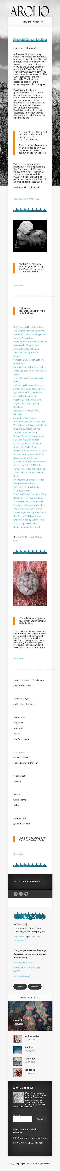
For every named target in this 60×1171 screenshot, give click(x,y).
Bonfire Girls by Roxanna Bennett (29, 497)
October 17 (33, 936)
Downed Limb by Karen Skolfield (28, 454)
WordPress (46, 1163)
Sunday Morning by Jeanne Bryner (29, 388)
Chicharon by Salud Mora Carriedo (29, 505)
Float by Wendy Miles (23, 338)
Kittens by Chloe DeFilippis (26, 348)
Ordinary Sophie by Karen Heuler (28, 436)
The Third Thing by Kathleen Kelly (29, 494)
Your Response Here (22, 962)
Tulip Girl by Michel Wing (25, 432)
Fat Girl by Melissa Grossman (27, 443)
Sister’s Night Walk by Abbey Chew (29, 512)
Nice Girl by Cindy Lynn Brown (27, 516)
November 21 (20, 940)
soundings (30, 1058)
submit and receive (29, 152)
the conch (30, 1069)
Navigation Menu (31, 22)
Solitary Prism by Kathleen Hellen (29, 367)
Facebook (21, 894)
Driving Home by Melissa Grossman (30, 450)
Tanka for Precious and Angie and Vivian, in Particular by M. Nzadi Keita (29, 472)
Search (16, 1115)
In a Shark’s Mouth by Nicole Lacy (29, 421)
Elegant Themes (26, 1163)
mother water (32, 1036)
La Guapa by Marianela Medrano (28, 385)
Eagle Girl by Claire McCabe (26, 345)
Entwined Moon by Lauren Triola (28, 519)
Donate (34, 986)
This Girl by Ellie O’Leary (25, 523)
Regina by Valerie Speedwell (26, 527)
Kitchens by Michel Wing (25, 447)
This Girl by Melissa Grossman (27, 508)
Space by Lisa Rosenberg (25, 483)
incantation (19, 1020)
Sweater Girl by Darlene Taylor (27, 399)
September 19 (20, 936)
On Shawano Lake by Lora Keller (28, 479)
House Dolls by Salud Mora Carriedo (30, 341)
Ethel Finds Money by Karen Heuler (29, 461)
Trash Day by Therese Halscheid (28, 501)
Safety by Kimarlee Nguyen (26, 439)
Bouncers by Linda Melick (25, 457)
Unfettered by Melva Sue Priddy (28, 327)
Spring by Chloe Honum (24, 417)
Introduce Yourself (22, 976)
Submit (20, 986)
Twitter (26, 894)
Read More (18, 285)
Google (15, 894)
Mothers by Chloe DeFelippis (27, 465)
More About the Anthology (26, 198)
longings (29, 1047)
